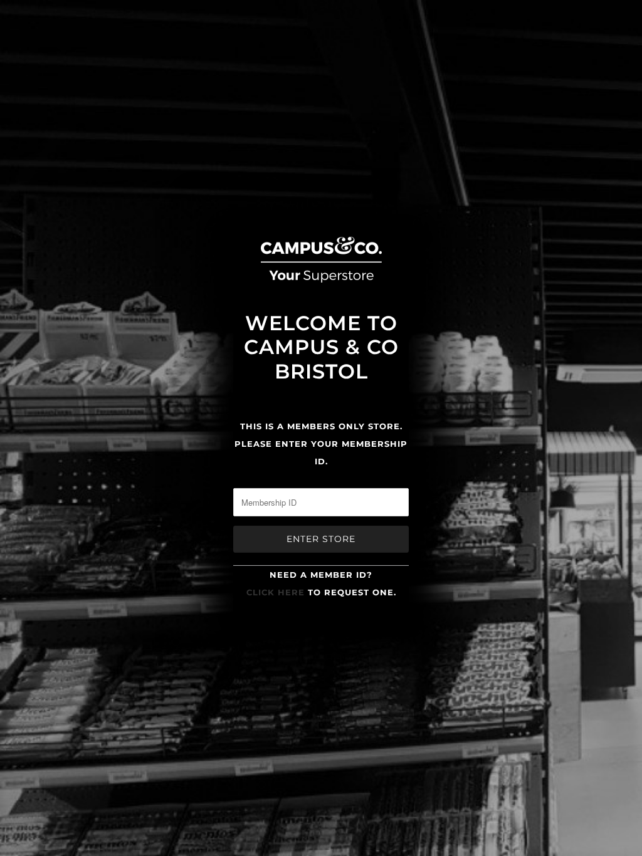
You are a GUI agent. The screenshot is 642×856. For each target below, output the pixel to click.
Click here (275, 592)
